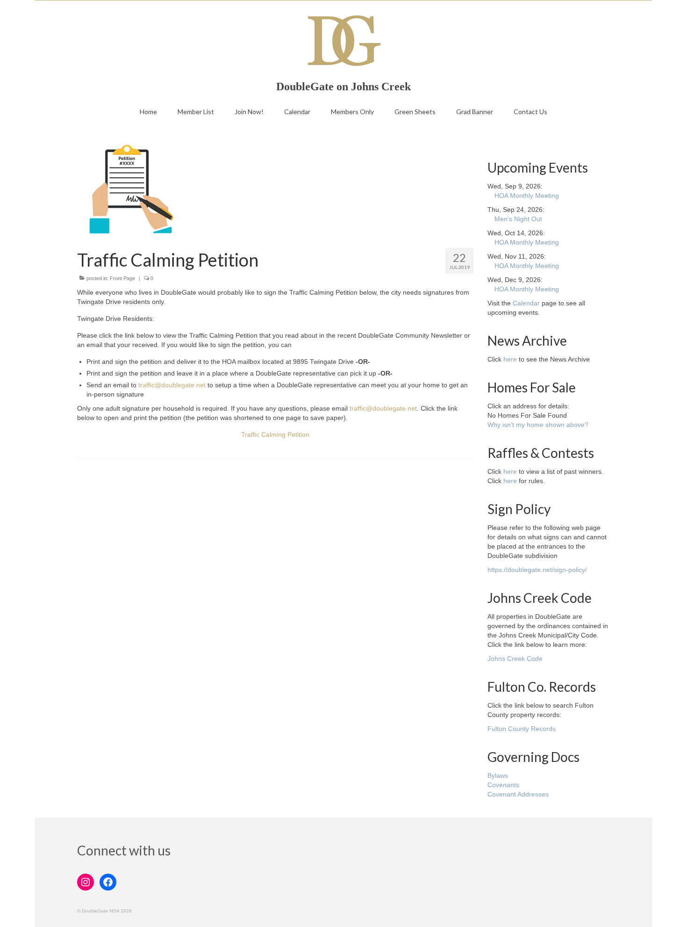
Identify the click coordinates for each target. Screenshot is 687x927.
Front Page (122, 278)
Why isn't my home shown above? (537, 424)
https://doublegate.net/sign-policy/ (537, 569)
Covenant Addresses (518, 794)
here (510, 359)
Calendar (526, 303)
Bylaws (497, 775)
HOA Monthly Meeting (526, 195)
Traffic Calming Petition (275, 434)
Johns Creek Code (515, 658)
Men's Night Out (518, 219)
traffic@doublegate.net (172, 385)
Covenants (503, 785)
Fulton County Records (521, 728)
